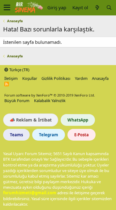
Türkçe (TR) (18, 69)
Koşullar (29, 78)
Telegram (48, 135)
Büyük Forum (16, 100)
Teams (16, 135)
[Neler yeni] (97, 7)
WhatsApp (77, 120)
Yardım (81, 78)
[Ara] (109, 7)
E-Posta (81, 135)
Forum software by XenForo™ (49, 95)
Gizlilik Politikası (55, 78)
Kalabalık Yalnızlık (50, 100)
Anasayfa (100, 78)
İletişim (11, 78)
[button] (7, 7)
